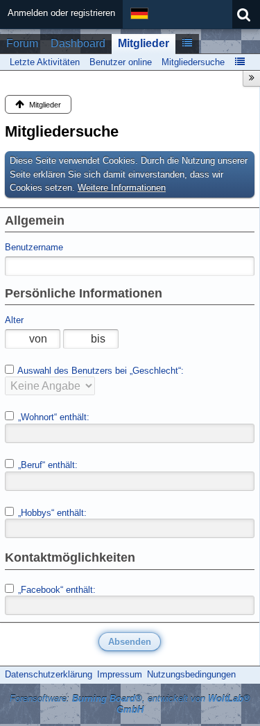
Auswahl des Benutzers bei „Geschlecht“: (99, 370)
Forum (22, 43)
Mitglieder (143, 43)
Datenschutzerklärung (48, 674)
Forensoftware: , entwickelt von (130, 704)
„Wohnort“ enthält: (52, 417)
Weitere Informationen (122, 187)
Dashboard (78, 43)
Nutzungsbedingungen (191, 674)
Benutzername (34, 247)
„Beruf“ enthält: (46, 465)
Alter (14, 320)
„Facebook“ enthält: (55, 590)
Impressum (119, 674)
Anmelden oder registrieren (61, 13)
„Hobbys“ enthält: (51, 513)
